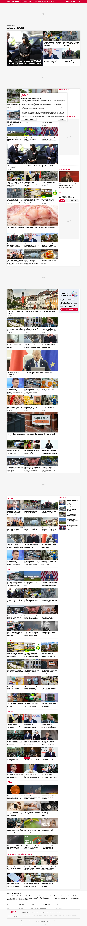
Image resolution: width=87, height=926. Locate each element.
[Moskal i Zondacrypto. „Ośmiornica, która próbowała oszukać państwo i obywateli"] (49, 322)
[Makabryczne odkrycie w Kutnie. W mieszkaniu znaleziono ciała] (15, 444)
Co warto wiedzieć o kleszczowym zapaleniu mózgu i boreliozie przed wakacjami (32, 830)
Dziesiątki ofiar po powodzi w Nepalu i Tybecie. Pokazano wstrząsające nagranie (14, 122)
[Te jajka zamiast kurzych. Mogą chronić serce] (49, 383)
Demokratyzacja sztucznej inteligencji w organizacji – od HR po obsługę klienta (15, 830)
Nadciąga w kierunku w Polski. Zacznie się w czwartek (32, 138)
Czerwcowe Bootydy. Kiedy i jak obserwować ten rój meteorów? (48, 797)
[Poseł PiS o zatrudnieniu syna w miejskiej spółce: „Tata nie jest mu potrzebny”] (32, 752)
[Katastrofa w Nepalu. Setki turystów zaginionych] (49, 176)
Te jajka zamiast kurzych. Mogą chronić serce (47, 390)
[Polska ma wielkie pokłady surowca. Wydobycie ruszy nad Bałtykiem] (15, 322)
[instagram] (14, 916)
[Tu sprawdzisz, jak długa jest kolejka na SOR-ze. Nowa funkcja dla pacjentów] (49, 860)
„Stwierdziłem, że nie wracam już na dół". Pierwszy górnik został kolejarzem (48, 407)
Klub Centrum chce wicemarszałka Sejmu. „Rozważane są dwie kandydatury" (13, 760)
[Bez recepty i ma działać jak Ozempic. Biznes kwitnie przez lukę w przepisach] (32, 860)
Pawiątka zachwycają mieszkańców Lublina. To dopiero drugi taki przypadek (31, 262)
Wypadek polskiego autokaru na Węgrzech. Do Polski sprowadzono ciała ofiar (14, 245)
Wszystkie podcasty (68, 116)
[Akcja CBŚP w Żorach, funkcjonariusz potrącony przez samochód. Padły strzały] (32, 338)
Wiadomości (16, 1)
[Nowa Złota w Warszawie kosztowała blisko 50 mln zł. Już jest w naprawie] (19, 96)
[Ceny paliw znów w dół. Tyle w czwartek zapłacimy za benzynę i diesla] (32, 322)
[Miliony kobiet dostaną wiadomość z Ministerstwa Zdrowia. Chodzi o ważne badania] (15, 877)
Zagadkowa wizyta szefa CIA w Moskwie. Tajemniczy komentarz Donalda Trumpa (49, 139)
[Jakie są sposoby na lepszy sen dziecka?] (32, 806)
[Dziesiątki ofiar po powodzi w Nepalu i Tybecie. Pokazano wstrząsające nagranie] (15, 115)
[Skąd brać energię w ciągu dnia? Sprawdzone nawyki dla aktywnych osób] (15, 806)
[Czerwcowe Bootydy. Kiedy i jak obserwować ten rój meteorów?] (49, 789)
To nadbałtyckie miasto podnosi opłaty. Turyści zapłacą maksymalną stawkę (48, 245)
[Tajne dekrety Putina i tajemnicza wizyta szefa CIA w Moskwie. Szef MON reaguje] (15, 193)
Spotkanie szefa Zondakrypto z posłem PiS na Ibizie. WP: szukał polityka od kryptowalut (49, 452)
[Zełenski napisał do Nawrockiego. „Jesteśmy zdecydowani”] (32, 176)
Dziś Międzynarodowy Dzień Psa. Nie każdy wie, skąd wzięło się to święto (31, 452)
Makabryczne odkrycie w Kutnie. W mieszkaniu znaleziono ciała (13, 452)
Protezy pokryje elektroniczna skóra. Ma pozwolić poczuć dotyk (15, 868)
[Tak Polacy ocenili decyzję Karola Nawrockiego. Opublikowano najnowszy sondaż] (49, 735)
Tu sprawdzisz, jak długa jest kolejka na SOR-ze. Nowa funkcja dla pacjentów (48, 868)
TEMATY (8, 904)
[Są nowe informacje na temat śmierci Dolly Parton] (49, 626)
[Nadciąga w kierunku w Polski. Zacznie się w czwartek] (32, 131)
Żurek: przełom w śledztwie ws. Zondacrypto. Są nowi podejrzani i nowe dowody (49, 759)
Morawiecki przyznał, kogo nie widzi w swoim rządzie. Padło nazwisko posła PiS (15, 776)
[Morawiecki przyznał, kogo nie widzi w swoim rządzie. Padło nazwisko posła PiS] (15, 768)
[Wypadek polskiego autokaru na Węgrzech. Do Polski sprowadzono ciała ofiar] (15, 237)
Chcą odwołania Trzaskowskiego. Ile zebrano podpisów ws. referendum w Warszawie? (14, 391)
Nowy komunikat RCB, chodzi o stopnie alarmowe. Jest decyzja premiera (30, 374)
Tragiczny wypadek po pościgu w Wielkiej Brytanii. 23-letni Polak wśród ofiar (15, 184)
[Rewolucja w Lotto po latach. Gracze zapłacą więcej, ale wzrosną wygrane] (49, 697)
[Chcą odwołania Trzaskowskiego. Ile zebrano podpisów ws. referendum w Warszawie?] (15, 383)
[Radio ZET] (9, 2)
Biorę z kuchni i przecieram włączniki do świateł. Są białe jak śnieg (14, 346)
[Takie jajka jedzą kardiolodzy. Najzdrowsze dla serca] (49, 254)
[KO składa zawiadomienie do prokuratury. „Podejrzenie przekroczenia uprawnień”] (15, 505)
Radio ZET (8, 25)
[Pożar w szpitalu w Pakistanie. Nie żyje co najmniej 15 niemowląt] (15, 626)
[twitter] (11, 916)
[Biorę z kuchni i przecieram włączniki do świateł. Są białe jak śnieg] (15, 338)
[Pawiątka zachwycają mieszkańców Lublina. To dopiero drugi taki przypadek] (32, 254)
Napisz (62, 200)
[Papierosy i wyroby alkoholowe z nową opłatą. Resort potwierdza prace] (32, 193)
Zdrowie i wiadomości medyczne (20, 854)
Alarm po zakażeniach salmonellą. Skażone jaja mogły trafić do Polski (47, 617)
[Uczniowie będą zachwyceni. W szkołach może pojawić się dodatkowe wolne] (49, 680)
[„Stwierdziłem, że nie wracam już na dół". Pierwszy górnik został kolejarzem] (49, 400)
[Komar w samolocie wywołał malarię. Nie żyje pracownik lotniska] (15, 131)
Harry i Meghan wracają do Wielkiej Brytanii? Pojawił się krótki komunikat (30, 167)
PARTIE (32, 904)
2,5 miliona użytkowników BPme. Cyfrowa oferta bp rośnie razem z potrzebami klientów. (48, 201)
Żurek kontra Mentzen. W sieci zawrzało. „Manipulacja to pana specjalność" (32, 743)
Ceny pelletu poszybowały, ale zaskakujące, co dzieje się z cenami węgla (31, 435)
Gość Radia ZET (64, 169)
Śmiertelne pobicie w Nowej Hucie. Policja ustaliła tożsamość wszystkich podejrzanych (48, 123)
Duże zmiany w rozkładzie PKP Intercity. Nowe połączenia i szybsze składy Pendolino (32, 391)
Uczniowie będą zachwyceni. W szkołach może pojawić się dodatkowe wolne (48, 688)
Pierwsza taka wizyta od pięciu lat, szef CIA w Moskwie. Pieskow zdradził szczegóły (32, 469)
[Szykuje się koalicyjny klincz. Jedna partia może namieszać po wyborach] (15, 735)
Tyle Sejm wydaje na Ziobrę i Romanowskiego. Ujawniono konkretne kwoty (48, 346)
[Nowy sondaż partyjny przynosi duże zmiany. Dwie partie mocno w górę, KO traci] (49, 768)
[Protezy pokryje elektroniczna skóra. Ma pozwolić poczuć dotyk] (15, 860)
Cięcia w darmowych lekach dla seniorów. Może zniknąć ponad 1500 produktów (31, 885)
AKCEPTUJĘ (62, 119)
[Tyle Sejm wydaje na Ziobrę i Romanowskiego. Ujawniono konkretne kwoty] (49, 338)
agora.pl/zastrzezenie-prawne (74, 924)
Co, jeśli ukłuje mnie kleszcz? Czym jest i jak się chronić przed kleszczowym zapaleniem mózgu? (31, 848)
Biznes (39, 1)
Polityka (34, 1)
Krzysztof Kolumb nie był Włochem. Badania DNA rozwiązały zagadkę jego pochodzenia (47, 848)
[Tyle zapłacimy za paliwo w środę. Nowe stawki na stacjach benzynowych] (32, 697)
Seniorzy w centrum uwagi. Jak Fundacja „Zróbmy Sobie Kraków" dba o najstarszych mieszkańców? (15, 262)
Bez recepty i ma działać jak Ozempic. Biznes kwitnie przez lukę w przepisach (32, 868)
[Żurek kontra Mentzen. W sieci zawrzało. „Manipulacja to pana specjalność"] (32, 735)
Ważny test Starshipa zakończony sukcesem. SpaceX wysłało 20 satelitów (32, 797)
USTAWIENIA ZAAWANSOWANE (29, 119)
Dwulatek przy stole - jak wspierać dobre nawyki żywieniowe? (47, 830)
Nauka (48, 1)
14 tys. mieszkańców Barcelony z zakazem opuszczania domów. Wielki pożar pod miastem (32, 634)
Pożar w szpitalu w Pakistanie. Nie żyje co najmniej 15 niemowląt (15, 634)
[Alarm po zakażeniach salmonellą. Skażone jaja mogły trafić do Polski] (49, 609)
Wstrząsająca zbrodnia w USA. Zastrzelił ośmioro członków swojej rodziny (15, 469)
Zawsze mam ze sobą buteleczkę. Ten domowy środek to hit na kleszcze (30, 407)
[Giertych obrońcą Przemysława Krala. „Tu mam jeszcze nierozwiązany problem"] (32, 237)
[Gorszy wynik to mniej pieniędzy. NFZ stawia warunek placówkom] (49, 877)
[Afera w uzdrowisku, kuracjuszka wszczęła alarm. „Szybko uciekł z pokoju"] (32, 299)
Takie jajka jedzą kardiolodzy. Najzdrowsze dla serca (48, 261)
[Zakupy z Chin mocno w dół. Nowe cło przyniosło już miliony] (15, 680)
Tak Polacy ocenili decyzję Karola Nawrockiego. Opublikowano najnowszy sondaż (48, 743)
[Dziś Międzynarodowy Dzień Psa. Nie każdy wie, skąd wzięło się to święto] (32, 444)
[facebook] (9, 916)
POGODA (57, 904)
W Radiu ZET (21, 904)
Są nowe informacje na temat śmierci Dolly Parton (48, 633)
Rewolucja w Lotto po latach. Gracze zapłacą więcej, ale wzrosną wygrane (48, 705)
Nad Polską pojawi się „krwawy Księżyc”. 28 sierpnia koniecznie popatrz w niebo (15, 797)
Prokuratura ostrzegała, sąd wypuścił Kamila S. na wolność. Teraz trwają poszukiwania (49, 469)
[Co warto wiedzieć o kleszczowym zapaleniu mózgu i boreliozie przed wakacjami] (32, 823)
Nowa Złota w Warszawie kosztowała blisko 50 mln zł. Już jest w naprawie (19, 105)
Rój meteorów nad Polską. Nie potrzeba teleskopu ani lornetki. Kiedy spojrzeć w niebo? (15, 848)
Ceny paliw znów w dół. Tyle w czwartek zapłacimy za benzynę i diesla (32, 329)
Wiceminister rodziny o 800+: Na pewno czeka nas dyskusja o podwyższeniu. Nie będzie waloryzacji (68, 186)
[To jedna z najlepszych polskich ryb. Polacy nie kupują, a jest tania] (32, 215)
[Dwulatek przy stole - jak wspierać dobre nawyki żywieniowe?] (49, 823)
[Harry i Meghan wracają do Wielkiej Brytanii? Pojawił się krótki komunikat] (32, 154)
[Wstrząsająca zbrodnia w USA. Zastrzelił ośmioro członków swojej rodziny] (15, 461)
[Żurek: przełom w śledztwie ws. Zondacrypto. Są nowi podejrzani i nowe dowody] (49, 752)
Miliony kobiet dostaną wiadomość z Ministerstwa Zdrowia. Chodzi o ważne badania (14, 885)
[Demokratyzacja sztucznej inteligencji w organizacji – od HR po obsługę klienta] (15, 823)
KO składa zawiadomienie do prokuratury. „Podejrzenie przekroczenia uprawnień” (14, 512)
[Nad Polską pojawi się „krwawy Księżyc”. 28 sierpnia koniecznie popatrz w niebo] (15, 789)
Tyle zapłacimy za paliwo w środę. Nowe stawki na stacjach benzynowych (31, 705)
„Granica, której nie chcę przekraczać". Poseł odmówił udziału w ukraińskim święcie (31, 776)
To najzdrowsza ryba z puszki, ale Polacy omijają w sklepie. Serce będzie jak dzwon (14, 407)
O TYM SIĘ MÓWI (47, 904)
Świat (30, 1)
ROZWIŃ (43, 908)
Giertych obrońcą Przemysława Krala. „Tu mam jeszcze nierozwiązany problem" (31, 246)
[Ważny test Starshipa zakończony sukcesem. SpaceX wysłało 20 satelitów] (32, 789)
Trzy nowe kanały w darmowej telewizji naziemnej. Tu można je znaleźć (15, 705)
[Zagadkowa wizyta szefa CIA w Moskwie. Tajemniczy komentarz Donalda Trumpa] (49, 131)
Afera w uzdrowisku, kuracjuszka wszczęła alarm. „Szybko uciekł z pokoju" (31, 312)
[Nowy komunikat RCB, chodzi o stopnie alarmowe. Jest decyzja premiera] (32, 360)
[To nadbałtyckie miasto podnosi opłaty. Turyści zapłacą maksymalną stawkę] (49, 237)
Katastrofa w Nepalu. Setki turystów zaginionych (48, 183)
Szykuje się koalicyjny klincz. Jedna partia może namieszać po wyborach (15, 743)
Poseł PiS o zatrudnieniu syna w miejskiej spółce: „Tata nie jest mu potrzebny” (31, 760)
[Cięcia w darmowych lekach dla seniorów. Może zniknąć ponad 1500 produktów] (32, 877)
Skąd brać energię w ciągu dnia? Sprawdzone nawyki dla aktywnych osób (14, 814)
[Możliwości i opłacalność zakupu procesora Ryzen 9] (49, 806)
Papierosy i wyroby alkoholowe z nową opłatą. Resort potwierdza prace (32, 200)
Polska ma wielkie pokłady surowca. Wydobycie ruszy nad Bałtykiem (15, 329)
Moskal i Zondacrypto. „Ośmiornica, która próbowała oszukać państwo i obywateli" (49, 329)
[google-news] (17, 916)
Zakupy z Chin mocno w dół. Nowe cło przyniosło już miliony (14, 688)
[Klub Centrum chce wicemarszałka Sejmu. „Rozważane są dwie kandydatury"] (15, 752)
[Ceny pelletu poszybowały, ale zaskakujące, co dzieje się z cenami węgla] (32, 422)
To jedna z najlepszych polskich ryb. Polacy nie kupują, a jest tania (31, 227)
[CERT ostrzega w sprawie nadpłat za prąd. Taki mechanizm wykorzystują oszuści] (32, 680)
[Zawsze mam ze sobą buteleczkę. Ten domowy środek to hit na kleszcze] (32, 400)
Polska (25, 1)
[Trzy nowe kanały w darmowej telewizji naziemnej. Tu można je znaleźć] (15, 697)
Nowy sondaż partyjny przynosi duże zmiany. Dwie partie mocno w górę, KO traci (49, 776)
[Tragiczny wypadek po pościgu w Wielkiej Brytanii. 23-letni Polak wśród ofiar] (15, 176)
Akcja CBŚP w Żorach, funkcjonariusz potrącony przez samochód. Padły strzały (32, 346)
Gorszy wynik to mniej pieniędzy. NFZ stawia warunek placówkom (49, 885)
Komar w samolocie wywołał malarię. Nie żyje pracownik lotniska (14, 139)
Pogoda (44, 1)
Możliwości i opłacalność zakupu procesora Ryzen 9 (49, 814)
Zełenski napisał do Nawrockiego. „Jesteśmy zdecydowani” (30, 184)
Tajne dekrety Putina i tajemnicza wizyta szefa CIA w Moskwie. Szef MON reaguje (15, 200)
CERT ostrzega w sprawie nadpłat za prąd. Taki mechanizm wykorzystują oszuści (30, 689)
